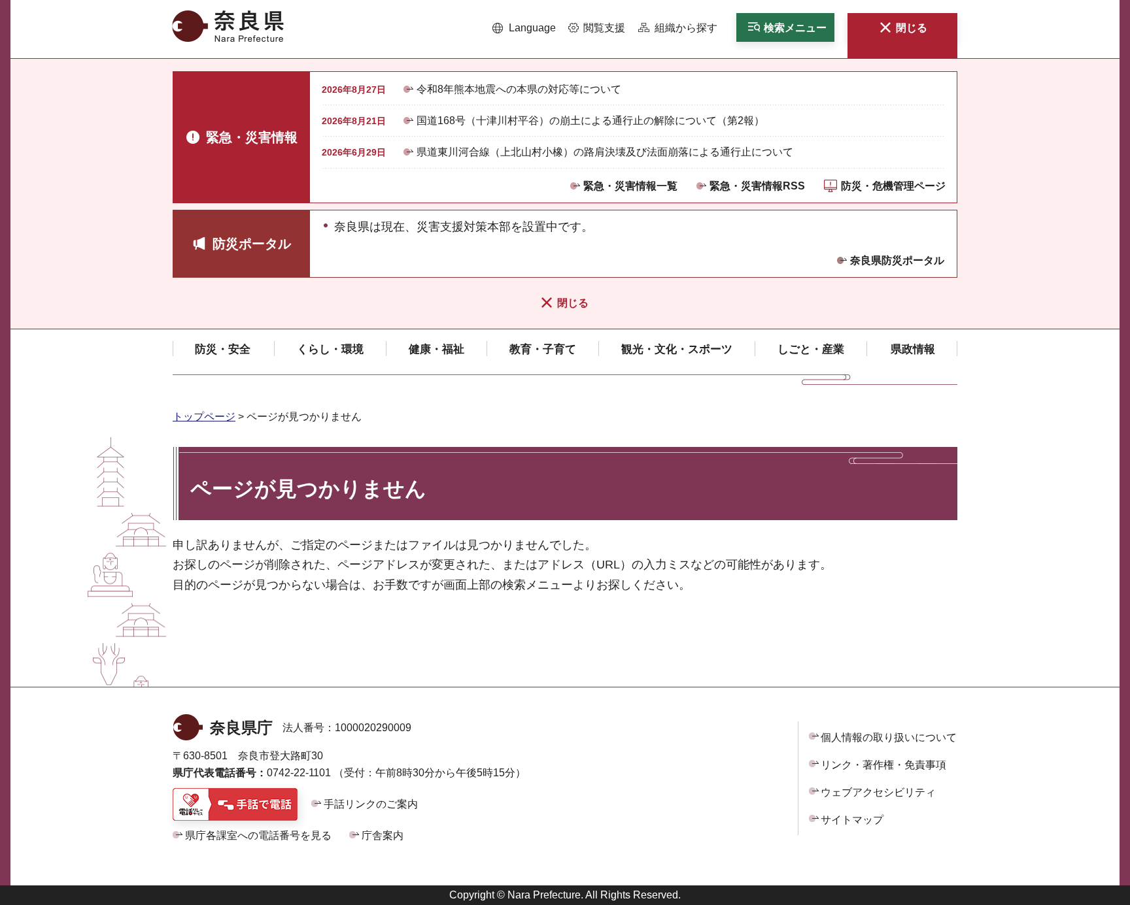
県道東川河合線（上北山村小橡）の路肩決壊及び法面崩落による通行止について (605, 151)
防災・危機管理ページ (893, 185)
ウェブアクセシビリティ (878, 792)
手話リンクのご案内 (371, 804)
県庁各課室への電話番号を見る (258, 835)
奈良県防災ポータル (897, 260)
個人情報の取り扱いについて (889, 737)
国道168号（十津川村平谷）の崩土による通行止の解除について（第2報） (590, 120)
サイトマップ (852, 819)
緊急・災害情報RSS (757, 185)
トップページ (204, 416)
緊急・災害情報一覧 (630, 185)
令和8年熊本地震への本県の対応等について (519, 89)
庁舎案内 (382, 835)
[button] (524, 28)
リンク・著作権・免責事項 (883, 764)
